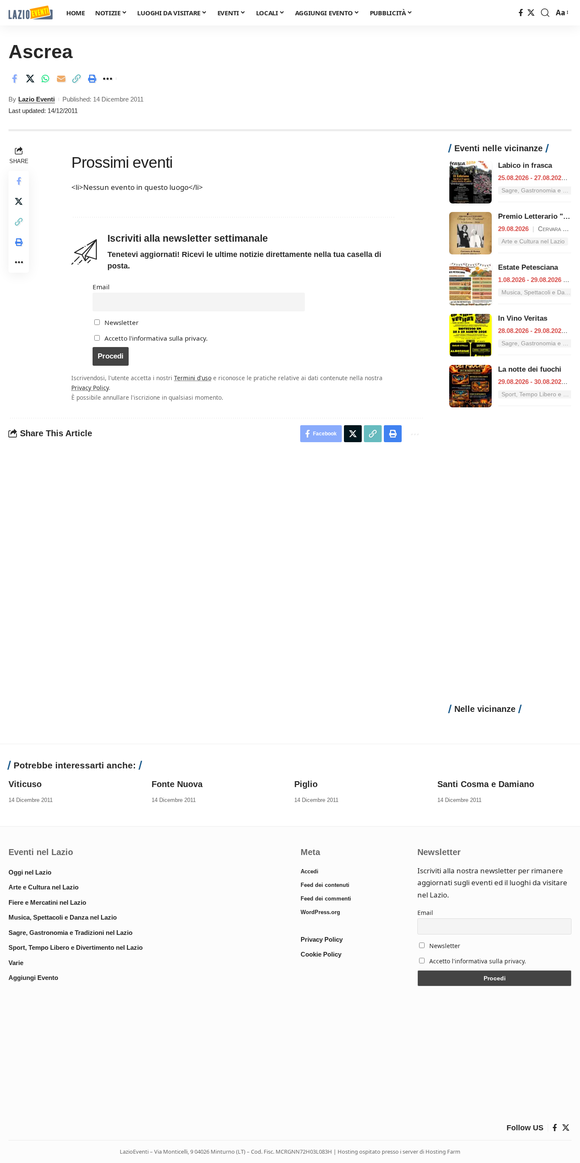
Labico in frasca (525, 165)
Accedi (309, 871)
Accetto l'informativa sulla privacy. (156, 338)
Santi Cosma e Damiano (485, 784)
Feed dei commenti (326, 898)
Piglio (306, 784)
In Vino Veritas (522, 318)
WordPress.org (320, 912)
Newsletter (120, 322)
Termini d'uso (192, 378)
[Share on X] (30, 78)
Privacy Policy (90, 388)
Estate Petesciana (528, 267)
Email (101, 286)
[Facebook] (520, 13)
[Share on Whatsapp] (45, 78)
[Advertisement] (510, 560)
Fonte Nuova (177, 784)
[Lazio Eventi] (30, 13)
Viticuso (25, 784)
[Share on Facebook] (14, 78)
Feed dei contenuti (325, 885)
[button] (545, 13)
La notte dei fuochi (529, 369)
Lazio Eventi (36, 99)
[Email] (61, 78)
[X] (531, 13)
